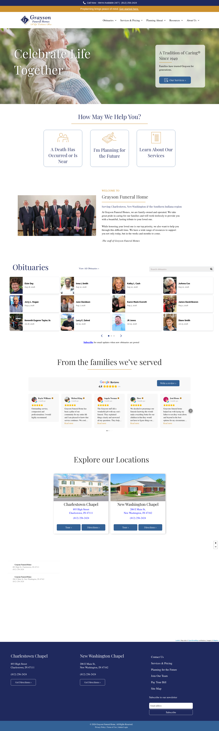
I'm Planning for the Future (109, 153)
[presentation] (102, 336)
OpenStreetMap (193, 640)
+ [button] (215, 543)
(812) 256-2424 (81, 518)
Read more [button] (69, 423)
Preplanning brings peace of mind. (99, 9)
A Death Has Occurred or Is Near (62, 155)
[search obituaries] (211, 269)
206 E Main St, (138, 509)
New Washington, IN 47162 (138, 513)
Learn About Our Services (156, 152)
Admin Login (123, 727)
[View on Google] (34, 399)
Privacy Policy (100, 727)
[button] (108, 336)
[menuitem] (109, 20)
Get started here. (129, 9)
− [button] (215, 546)
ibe (91, 342)
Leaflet (178, 640)
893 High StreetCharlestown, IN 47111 (81, 511)
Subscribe (171, 712)
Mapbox (215, 640)
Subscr (87, 342)
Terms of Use (112, 727)
